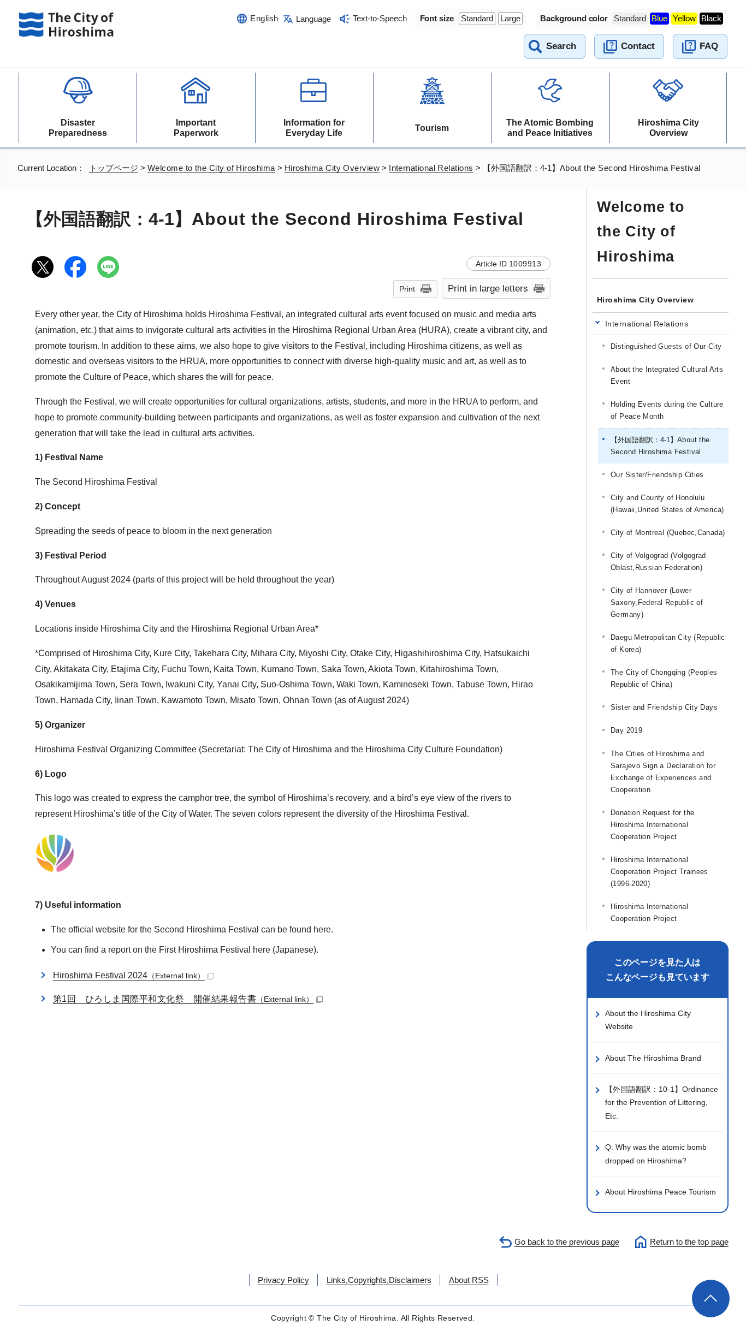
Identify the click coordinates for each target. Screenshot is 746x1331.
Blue (659, 18)
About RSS (469, 1280)
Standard (477, 18)
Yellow (684, 18)
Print (407, 288)
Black (711, 18)
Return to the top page (689, 1241)
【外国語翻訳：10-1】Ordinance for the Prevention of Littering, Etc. (661, 1102)
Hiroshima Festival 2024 (129, 975)
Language (313, 19)
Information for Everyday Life (314, 128)
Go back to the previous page (566, 1241)
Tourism (432, 128)
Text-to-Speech (380, 18)
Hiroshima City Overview (668, 128)
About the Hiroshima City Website (648, 1020)
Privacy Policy (283, 1280)
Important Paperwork (196, 128)
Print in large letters (488, 288)
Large (510, 18)
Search (561, 46)
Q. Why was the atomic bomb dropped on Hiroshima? (656, 1153)
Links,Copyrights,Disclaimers (379, 1280)
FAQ (709, 46)
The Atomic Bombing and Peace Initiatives (550, 128)
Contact (638, 46)
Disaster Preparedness (78, 128)
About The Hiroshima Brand (653, 1058)
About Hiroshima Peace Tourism (660, 1191)
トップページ (113, 168)
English (264, 18)
